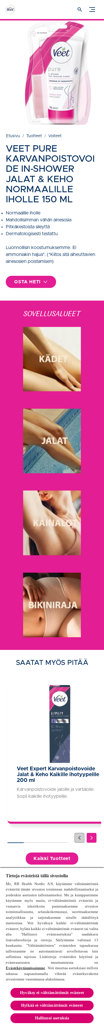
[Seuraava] (91, 838)
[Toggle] (92, 9)
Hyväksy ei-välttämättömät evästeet (52, 993)
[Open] (80, 9)
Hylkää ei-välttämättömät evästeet (52, 1005)
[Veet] (16, 9)
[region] (52, 946)
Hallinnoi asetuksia (52, 1018)
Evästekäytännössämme (25, 968)
